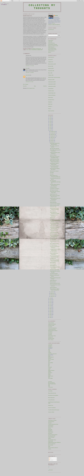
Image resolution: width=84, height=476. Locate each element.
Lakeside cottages (51, 90)
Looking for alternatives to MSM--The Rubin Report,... (55, 250)
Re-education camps (53, 206)
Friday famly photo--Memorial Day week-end (55, 169)
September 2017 (53, 135)
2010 (50, 307)
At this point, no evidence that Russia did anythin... (54, 228)
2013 (50, 302)
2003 (50, 317)
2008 (50, 310)
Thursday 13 (50, 106)
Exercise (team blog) (51, 43)
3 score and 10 (50, 387)
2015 (50, 299)
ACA (27, 49)
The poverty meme (53, 210)
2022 (50, 122)
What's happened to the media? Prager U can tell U (55, 196)
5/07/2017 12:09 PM (30, 72)
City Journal (50, 326)
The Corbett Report (53, 239)
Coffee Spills (50, 41)
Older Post (45, 86)
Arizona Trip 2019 (51, 57)
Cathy (49, 351)
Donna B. (49, 358)
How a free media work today (54, 148)
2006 (50, 313)
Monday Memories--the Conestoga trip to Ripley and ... (55, 176)
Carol (49, 350)
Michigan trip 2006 (51, 79)
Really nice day (52, 217)
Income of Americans (53, 287)
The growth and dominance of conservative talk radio (54, 256)
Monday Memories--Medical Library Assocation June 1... (55, 161)
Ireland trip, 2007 (51, 68)
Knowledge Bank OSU (51, 435)
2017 (50, 130)
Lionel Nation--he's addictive (54, 188)
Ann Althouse (50, 347)
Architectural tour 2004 (52, 86)
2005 (50, 314)
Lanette (49, 368)
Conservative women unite (52, 353)
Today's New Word (51, 110)
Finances (49, 108)
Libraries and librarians (51, 95)
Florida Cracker (50, 431)
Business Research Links (52, 393)
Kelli (49, 364)
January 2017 (52, 296)
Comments (51, 460)
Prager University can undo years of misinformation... (55, 199)
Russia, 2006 (50, 72)
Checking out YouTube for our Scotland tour (54, 247)
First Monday (50, 331)
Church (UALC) (50, 40)
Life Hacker (50, 334)
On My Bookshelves (51, 50)
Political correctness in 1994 (54, 205)
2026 (50, 116)
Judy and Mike (50, 362)
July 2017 (52, 138)
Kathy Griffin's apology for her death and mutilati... (54, 144)
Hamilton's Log (50, 405)
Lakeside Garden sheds (51, 92)
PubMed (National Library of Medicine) (54, 442)
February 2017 (52, 294)
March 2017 (52, 293)
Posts (50, 458)
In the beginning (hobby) (52, 48)
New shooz (51, 174)
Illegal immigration (51, 47)
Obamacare (39, 49)
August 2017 (52, 137)
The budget (52, 172)
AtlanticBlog (50, 390)
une (49, 363)
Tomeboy (49, 448)
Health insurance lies (27, 15)
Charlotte (49, 352)
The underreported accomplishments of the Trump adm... (55, 181)
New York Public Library (52, 439)
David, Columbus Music (52, 383)
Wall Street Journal (51, 338)
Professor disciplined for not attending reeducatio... (54, 236)
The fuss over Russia (53, 155)
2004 (50, 315)
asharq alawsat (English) (52, 324)
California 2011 (50, 61)
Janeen (49, 360)
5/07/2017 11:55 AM (30, 65)
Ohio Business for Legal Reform (53, 395)
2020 (50, 125)
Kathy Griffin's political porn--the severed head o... (55, 150)
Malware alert (52, 219)
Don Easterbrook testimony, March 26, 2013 (54, 224)
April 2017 (52, 291)
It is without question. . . (54, 251)
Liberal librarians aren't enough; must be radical (55, 267)
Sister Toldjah (50, 378)
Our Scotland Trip (53, 262)
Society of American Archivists (53, 447)
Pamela (49, 373)
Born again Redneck (51, 382)
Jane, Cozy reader (51, 359)
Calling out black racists (54, 225)
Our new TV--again (53, 263)
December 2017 (52, 131)
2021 (50, 124)
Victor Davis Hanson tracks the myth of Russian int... (55, 185)
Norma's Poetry (50, 97)
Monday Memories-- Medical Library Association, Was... (54, 289)
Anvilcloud (50, 381)
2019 (50, 127)
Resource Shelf (50, 445)
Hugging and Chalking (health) (53, 45)
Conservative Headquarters (52, 328)
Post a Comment (25, 84)
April (49, 349)
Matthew (49, 438)
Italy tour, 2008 (50, 66)
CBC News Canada (51, 325)
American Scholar (51, 322)
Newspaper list (50, 337)
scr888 (43, 77)
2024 (50, 119)
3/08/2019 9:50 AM (29, 81)
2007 (50, 311)
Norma (27, 68)
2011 (50, 305)
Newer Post (25, 86)
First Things (50, 333)
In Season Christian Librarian (52, 434)
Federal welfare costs (53, 280)
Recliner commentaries (51, 443)
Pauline (49, 374)
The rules (53, 23)
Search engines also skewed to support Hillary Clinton (54, 157)
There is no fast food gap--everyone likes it (54, 254)
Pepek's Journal (50, 376)
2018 (50, 128)
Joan (49, 361)
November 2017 (53, 132)
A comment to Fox (53, 258)
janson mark (27, 75)
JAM (49, 384)
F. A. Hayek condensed (53, 245)
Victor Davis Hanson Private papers (53, 409)
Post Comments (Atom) (31, 88)
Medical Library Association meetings (54, 77)
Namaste (49, 371)
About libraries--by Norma (52, 420)
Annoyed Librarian (51, 421)
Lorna (49, 369)
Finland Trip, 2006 (51, 70)
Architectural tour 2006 (52, 81)
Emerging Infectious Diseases (52, 330)
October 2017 (52, 134)
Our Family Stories (51, 99)
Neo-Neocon (50, 372)
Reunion (49, 52)
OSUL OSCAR (50, 441)
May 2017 (52, 141)
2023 (50, 121)
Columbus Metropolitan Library (53, 424)
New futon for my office (53, 237)
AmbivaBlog (50, 344)
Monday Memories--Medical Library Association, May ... (55, 260)
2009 (50, 308)
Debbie (49, 355)
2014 (50, 301)
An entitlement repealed (54, 273)
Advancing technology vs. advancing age (54, 215)
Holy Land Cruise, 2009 (52, 63)
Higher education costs (53, 194)
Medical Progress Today (52, 335)
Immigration (50, 101)
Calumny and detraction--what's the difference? (55, 153)
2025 (50, 118)
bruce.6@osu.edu (51, 29)
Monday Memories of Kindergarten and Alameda (54, 213)
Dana (49, 354)
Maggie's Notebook (51, 370)
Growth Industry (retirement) (52, 44)
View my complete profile (54, 24)
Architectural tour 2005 (52, 84)
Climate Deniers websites (54, 232)
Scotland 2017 (50, 59)
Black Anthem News (51, 397)
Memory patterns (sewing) (52, 49)
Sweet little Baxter (53, 200)
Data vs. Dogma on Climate (54, 243)
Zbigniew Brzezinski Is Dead (54, 159)
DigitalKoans (50, 430)
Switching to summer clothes (54, 269)
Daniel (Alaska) (50, 426)
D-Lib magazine (50, 425)
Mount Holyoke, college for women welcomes (54, 164)
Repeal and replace (53, 281)
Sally (49, 377)
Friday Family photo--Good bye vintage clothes (55, 192)
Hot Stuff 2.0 (50, 433)
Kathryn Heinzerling (53, 202)
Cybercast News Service (52, 329)
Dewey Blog (50, 429)
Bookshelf (49, 422)
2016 (50, 298)
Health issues (50, 104)
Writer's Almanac (50, 339)
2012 (50, 304)
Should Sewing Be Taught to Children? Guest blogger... (54, 209)
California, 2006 (50, 75)
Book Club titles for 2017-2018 (55, 283)
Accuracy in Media (51, 412)
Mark (49, 386)
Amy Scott (50, 345)
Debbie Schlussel (51, 357)
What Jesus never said (53, 233)
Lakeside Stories (50, 88)
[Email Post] (42, 48)
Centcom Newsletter (51, 399)
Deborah (49, 428)
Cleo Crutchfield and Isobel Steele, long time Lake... (54, 166)
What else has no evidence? (54, 171)
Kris (49, 365)
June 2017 (52, 140)
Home (35, 86)
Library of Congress (51, 437)
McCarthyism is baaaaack (54, 190)
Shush (49, 446)
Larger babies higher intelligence (55, 203)
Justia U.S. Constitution (52, 407)
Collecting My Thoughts (42, 7)
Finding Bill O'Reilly (53, 187)
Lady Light (50, 367)
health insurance (33, 49)
